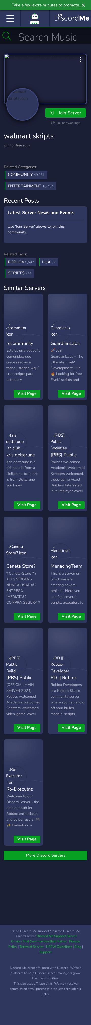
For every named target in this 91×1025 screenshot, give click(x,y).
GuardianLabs (65, 343)
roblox (21, 262)
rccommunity (19, 343)
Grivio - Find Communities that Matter (39, 941)
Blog (77, 946)
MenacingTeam (66, 566)
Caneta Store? (20, 566)
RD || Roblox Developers (64, 681)
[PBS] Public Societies (64, 458)
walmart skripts (29, 136)
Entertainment (30, 186)
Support (45, 952)
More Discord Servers (45, 855)
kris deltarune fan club (20, 458)
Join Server (70, 113)
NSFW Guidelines (59, 946)
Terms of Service (31, 946)
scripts (20, 273)
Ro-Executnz (19, 789)
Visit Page (27, 393)
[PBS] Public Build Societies (21, 681)
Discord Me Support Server (57, 936)
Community (26, 175)
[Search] (6, 36)
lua (49, 262)
